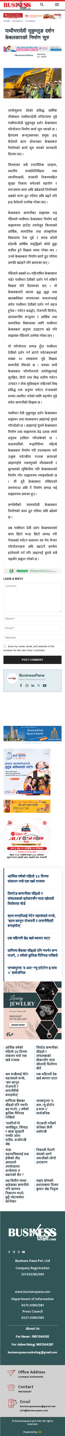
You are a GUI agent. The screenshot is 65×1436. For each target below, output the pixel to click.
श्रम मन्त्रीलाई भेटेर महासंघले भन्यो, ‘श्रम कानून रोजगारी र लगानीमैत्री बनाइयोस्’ (32, 921)
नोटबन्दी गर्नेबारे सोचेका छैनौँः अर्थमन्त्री (46, 1127)
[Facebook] (21, 685)
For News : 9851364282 (32, 1336)
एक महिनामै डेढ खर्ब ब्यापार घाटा (29, 938)
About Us (32, 1328)
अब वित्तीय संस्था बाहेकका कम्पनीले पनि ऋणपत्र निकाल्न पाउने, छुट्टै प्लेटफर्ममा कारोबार (17, 1191)
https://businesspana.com (32, 679)
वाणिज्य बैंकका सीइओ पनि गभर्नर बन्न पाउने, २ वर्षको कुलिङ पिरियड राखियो (17, 1109)
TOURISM (30, 21)
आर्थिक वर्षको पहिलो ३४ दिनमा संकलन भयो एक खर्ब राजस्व (16, 1054)
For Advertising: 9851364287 (32, 1344)
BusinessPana (24, 55)
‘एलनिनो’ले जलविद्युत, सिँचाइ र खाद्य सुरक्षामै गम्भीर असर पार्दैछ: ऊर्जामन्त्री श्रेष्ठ (16, 1133)
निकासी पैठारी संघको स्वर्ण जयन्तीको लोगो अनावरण (46, 1156)
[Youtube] (44, 685)
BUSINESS (17, 21)
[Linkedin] (32, 685)
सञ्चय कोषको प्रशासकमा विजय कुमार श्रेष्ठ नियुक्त (47, 1185)
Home (6, 21)
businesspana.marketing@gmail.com (32, 1352)
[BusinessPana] (14, 55)
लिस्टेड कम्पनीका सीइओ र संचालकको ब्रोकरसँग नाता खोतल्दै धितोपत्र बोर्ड (31, 898)
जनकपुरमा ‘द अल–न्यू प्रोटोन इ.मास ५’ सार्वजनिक (45, 1107)
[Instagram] (27, 685)
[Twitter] (38, 685)
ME (40, 1432)
